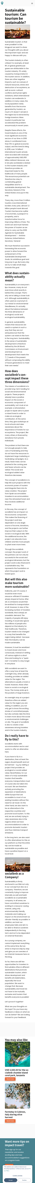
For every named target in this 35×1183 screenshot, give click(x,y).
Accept (11, 1180)
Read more (10, 1079)
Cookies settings (17, 1175)
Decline (24, 1180)
